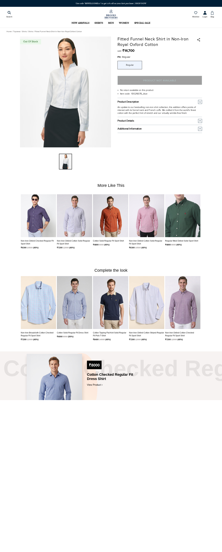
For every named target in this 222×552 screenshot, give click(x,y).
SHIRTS (98, 23)
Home (9, 31)
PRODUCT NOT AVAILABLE (159, 80)
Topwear (16, 31)
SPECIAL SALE (142, 23)
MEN (111, 23)
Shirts (24, 31)
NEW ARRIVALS (80, 23)
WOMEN (124, 23)
